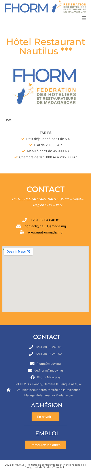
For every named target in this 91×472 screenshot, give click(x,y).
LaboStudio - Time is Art (51, 467)
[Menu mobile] (84, 18)
